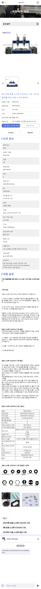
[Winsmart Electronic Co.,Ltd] (21, 2)
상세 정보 (11, 132)
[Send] (38, 585)
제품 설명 (30, 132)
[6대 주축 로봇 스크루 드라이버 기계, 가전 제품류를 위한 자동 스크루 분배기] (20, 53)
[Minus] (38, 539)
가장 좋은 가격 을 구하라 (11, 125)
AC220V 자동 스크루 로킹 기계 (14, 532)
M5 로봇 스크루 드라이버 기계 (14, 527)
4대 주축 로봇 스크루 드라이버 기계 (16, 523)
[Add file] (2, 585)
